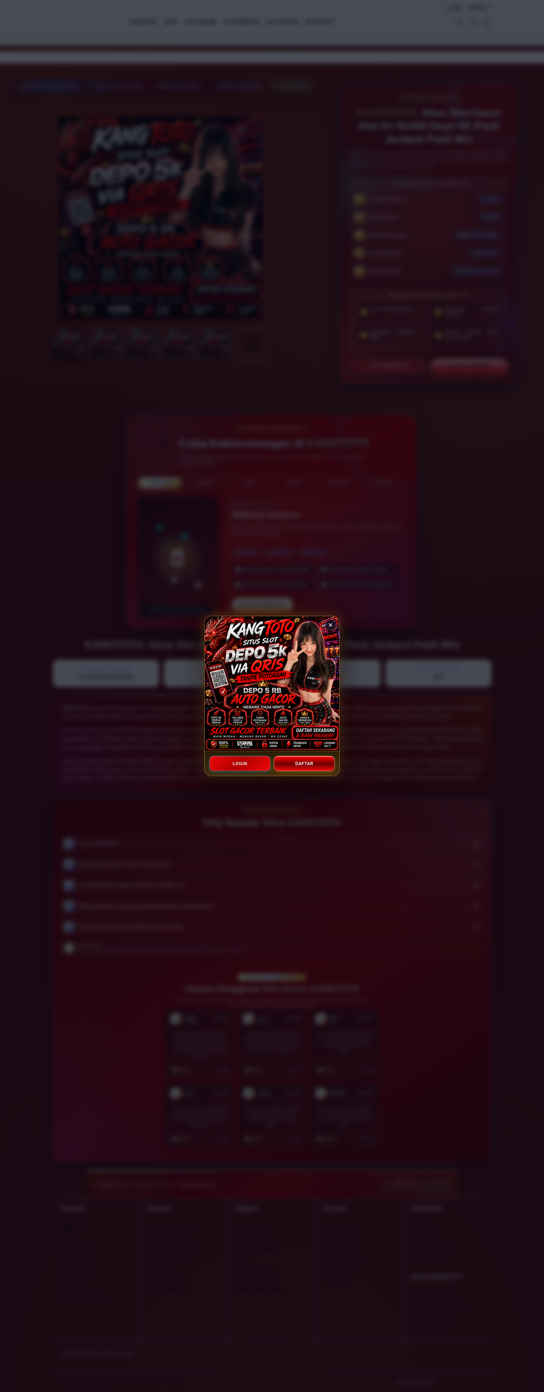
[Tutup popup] (330, 625)
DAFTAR (304, 763)
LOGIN (240, 763)
